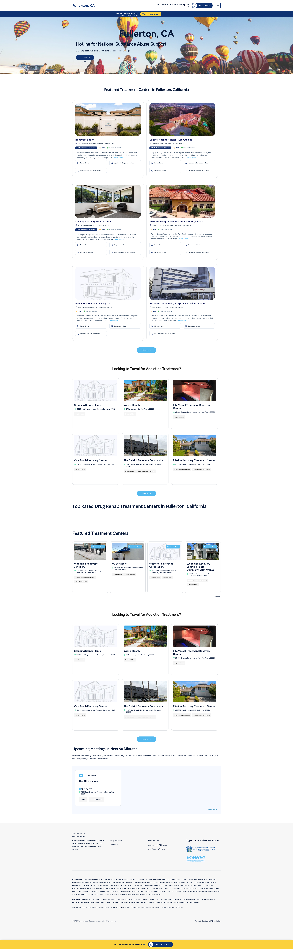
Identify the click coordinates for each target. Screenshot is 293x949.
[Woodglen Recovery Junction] (90, 551)
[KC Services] (128, 551)
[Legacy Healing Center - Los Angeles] (182, 119)
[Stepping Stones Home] (95, 390)
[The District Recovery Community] (145, 445)
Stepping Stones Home (87, 405)
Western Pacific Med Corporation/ (161, 565)
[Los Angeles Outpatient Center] (108, 201)
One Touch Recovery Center (90, 460)
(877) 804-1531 (204, 5)
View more (215, 596)
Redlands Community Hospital (92, 303)
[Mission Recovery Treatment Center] (194, 445)
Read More (118, 157)
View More (146, 350)
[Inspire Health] (145, 390)
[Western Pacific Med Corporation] (165, 551)
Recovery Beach (84, 139)
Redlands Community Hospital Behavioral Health (177, 303)
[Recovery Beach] (108, 119)
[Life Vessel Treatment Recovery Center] (194, 390)
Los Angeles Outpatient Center (93, 221)
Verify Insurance (116, 841)
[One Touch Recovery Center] (95, 445)
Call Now (86, 57)
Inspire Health (132, 405)
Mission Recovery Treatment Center (194, 460)
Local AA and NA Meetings (157, 845)
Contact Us (114, 844)
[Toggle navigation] (218, 5)
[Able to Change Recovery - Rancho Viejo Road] (182, 201)
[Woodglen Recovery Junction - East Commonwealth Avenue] (203, 551)
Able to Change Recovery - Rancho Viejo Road (176, 221)
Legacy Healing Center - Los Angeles (170, 139)
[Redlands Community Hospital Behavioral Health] (182, 283)
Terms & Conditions (202, 921)
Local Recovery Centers (156, 849)
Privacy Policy (216, 921)
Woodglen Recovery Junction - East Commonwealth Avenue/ (201, 566)
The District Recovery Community (143, 460)
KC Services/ (119, 563)
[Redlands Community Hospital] (108, 283)
